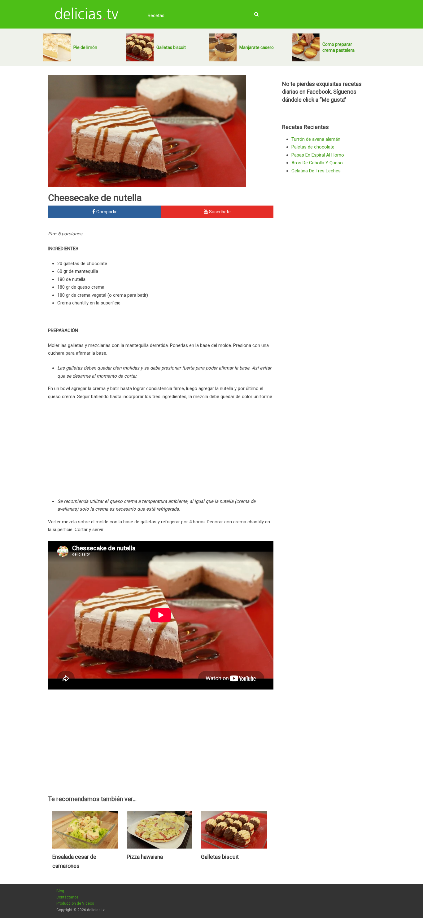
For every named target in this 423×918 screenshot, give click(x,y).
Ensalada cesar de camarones (74, 861)
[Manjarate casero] (223, 47)
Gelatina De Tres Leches (316, 171)
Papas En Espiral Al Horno (317, 155)
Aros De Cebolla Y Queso (317, 163)
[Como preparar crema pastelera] (306, 47)
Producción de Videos (75, 903)
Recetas (156, 15)
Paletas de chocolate (312, 147)
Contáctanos (67, 897)
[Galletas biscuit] (140, 47)
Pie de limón (85, 47)
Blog (60, 891)
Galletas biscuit (171, 47)
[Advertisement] (221, 271)
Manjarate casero (256, 47)
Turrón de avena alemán (315, 139)
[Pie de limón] (57, 47)
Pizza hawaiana (145, 857)
